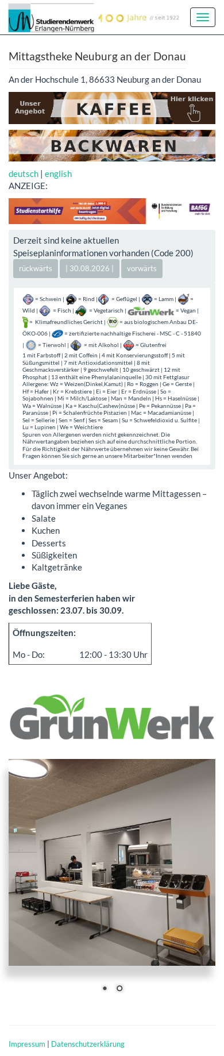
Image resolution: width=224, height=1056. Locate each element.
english (58, 173)
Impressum (27, 1044)
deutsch (23, 173)
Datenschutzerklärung (88, 1044)
